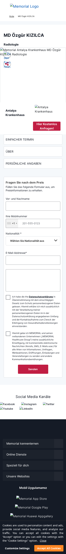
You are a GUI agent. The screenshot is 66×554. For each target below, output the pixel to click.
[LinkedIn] (26, 408)
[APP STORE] (33, 497)
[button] (59, 6)
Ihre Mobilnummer (16, 220)
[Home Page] (4, 16)
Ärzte (11, 16)
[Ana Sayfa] (24, 6)
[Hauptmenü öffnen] (5, 6)
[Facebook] (7, 404)
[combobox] (12, 223)
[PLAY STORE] (31, 506)
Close (43, 540)
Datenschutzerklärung (41, 296)
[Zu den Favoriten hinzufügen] (7, 54)
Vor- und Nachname (18, 198)
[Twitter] (48, 404)
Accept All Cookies (49, 548)
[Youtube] (6, 408)
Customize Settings (17, 548)
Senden (33, 369)
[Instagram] (28, 404)
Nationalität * (25, 237)
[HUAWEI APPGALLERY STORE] (33, 514)
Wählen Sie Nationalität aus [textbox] (27, 240)
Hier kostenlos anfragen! (46, 126)
